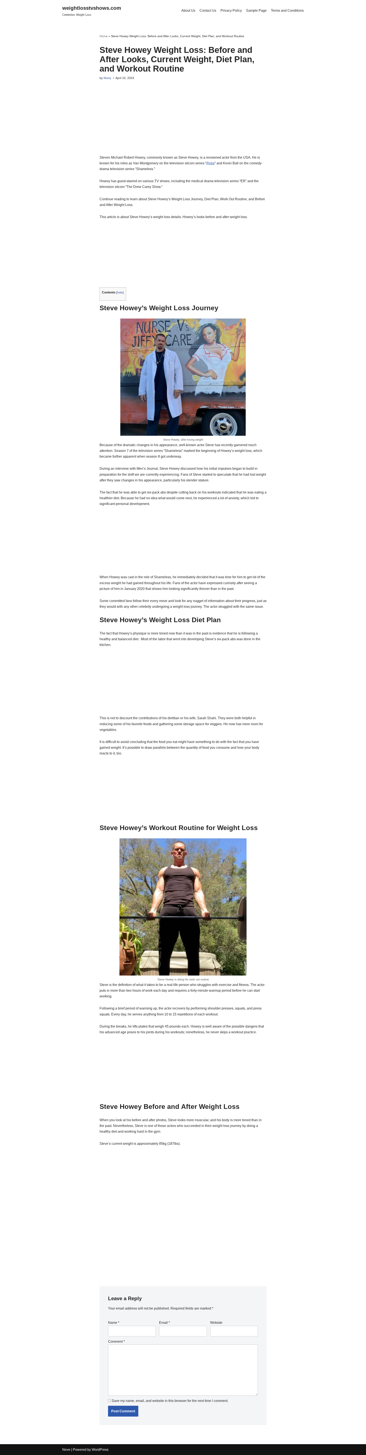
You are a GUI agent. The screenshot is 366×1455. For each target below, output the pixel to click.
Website (216, 1322)
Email (164, 1322)
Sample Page (256, 10)
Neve (66, 1449)
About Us (188, 10)
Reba (210, 163)
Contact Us (208, 10)
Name (113, 1322)
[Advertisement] (183, 123)
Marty (107, 78)
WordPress (100, 1449)
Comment (116, 1341)
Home (104, 36)
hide (120, 292)
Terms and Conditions (287, 10)
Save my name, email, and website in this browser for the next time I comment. (170, 1401)
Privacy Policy (231, 10)
